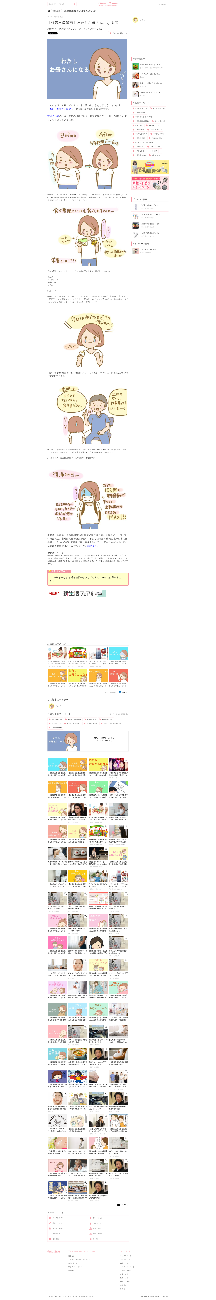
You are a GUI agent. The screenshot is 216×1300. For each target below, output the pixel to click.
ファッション (97, 1218)
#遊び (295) (156, 155)
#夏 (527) (138, 125)
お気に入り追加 (117, 33)
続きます (92, 545)
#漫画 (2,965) (56, 728)
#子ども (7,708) (159, 108)
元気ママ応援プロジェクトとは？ (80, 1259)
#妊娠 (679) (91, 719)
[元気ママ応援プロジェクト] (108, 4)
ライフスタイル (58, 1218)
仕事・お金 (97, 1228)
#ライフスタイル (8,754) (112, 723)
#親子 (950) (139, 130)
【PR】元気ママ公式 (147, 208)
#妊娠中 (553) (107, 719)
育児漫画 (55, 1239)
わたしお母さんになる (61, 108)
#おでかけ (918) (141, 134)
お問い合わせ (73, 1263)
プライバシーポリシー (76, 1267)
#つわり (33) (56, 723)
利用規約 (71, 1270)
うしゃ (142, 95)
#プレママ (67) (92, 723)
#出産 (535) (139, 147)
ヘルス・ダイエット (100, 1223)
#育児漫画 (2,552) (141, 121)
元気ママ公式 (145, 86)
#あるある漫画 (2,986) (143, 117)
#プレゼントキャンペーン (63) (146, 151)
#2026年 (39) (156, 138)
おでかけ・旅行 (58, 1228)
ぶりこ (58, 706)
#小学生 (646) (140, 155)
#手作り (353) (158, 134)
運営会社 (71, 1256)
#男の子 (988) (155, 147)
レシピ (95, 1239)
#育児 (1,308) (140, 138)
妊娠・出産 (56, 1233)
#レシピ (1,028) (156, 130)
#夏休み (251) (153, 125)
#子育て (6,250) (141, 108)
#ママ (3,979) (56, 719)
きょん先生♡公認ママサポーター (152, 68)
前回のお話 (53, 115)
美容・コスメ (57, 1223)
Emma (142, 77)
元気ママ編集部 (145, 252)
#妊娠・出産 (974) (74, 719)
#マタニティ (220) (73, 723)
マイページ (163, 4)
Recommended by (112, 692)
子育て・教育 (97, 1233)
